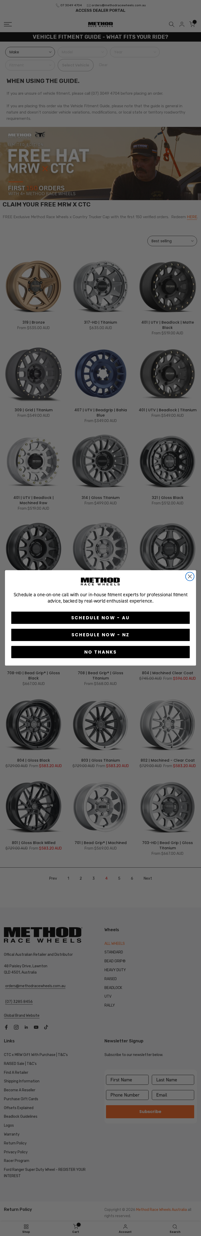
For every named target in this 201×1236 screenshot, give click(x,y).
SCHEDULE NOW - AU (100, 618)
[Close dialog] (190, 576)
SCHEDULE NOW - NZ (100, 635)
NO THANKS (100, 652)
